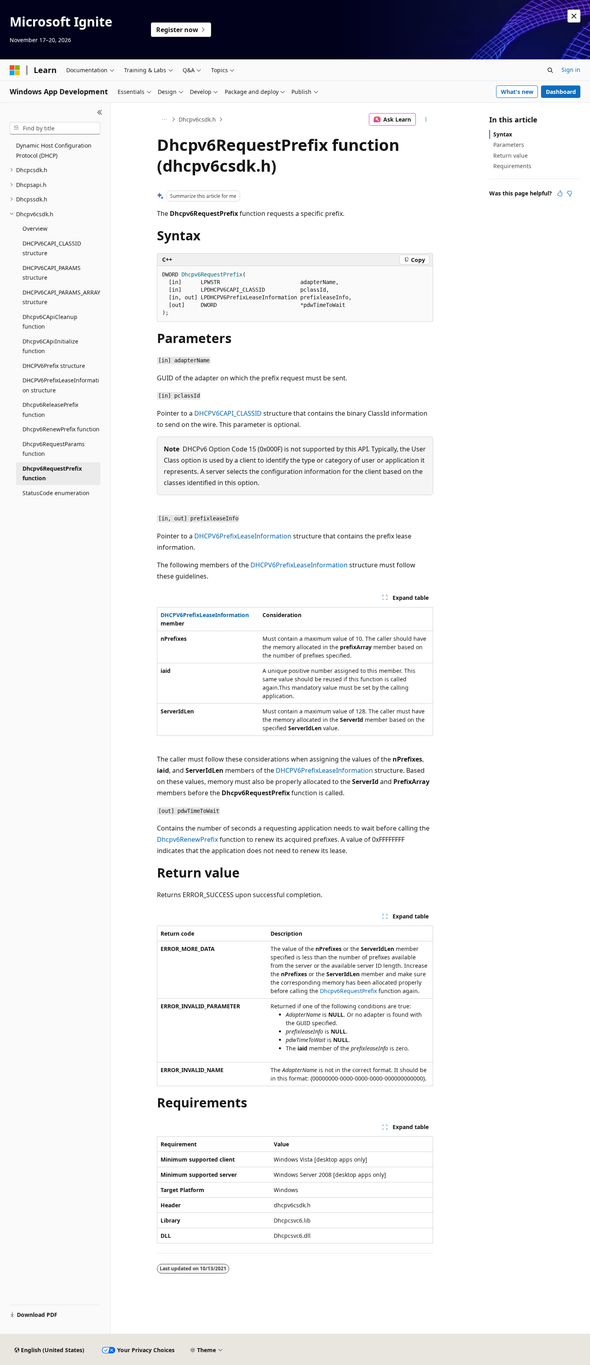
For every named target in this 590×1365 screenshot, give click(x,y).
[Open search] (550, 70)
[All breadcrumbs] (164, 119)
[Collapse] (100, 112)
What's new (517, 91)
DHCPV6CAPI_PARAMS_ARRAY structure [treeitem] (61, 297)
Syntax (502, 134)
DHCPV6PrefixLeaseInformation (242, 536)
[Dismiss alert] (574, 16)
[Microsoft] (15, 70)
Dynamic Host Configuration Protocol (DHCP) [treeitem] (54, 150)
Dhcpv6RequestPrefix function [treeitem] (52, 473)
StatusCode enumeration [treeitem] (56, 493)
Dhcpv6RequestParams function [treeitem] (53, 449)
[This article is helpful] (560, 193)
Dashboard (561, 91)
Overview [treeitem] (34, 228)
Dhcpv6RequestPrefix (348, 991)
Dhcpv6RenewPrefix (187, 839)
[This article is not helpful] (569, 193)
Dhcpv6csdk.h (197, 119)
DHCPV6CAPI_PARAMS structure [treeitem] (51, 273)
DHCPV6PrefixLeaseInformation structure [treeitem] (60, 385)
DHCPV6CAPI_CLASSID (228, 413)
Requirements (512, 166)
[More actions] (426, 119)
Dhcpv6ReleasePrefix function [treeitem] (50, 409)
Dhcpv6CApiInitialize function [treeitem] (50, 346)
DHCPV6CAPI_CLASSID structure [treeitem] (51, 248)
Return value (510, 155)
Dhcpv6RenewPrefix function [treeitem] (61, 429)
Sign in (571, 69)
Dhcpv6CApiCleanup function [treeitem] (49, 322)
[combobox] (55, 128)
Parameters (508, 144)
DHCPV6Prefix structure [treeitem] (53, 366)
